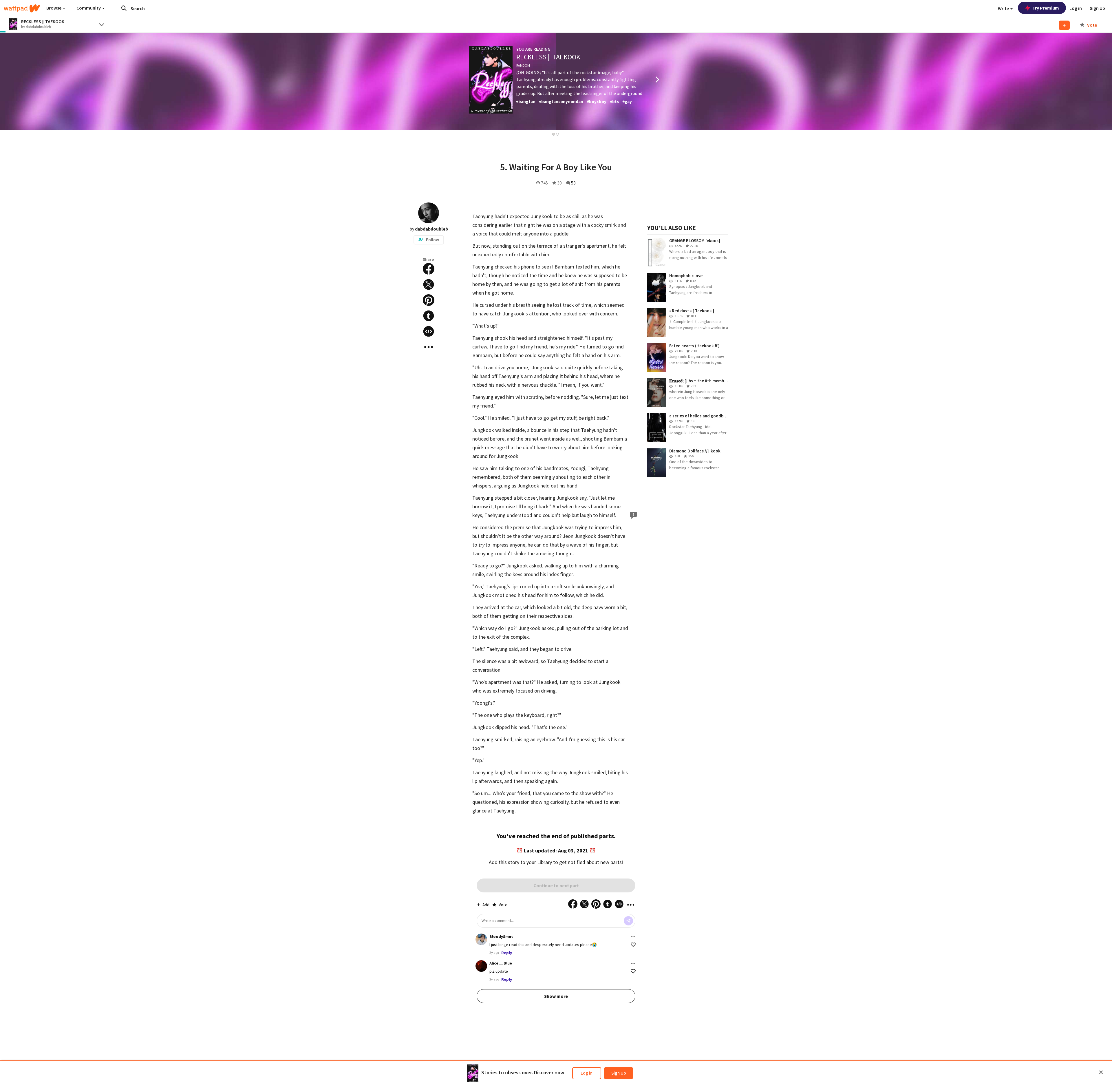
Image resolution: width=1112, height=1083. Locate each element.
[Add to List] (1064, 25)
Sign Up (618, 1073)
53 (573, 183)
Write (1004, 8)
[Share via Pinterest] (428, 300)
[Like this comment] (633, 944)
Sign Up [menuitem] (1097, 8)
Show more (556, 996)
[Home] (22, 8)
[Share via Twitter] (428, 284)
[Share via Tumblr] (428, 316)
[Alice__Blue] (481, 966)
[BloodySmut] (481, 939)
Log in (586, 1073)
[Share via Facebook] (428, 269)
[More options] (633, 937)
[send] (628, 920)
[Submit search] (123, 8)
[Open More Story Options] (428, 347)
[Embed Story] (428, 331)
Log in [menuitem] (1075, 8)
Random (523, 65)
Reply (506, 952)
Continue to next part (556, 885)
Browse (54, 8)
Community (89, 8)
